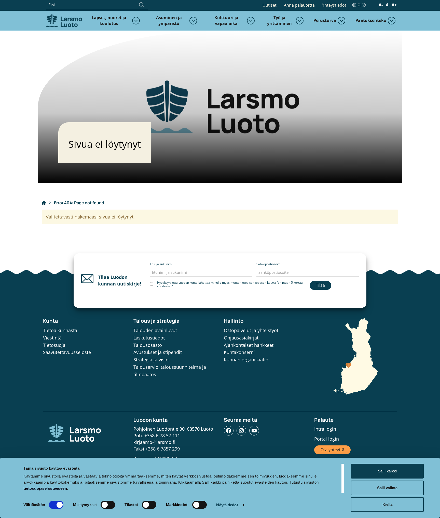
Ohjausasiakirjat (241, 338)
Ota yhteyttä (332, 450)
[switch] (108, 505)
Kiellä (387, 504)
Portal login (326, 439)
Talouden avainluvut (155, 330)
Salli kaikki (387, 471)
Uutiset (270, 5)
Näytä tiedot (227, 505)
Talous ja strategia (156, 320)
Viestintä (52, 338)
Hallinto (233, 320)
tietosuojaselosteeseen (45, 488)
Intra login (325, 429)
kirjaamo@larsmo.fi (154, 442)
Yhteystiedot (334, 5)
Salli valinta (387, 488)
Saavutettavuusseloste (67, 352)
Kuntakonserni (239, 352)
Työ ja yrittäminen (279, 20)
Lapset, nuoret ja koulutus (109, 20)
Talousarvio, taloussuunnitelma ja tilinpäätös (169, 370)
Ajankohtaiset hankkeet (248, 345)
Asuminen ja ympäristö (169, 20)
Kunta (50, 320)
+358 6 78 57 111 (162, 435)
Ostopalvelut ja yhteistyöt (251, 330)
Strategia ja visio (151, 360)
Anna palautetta (299, 5)
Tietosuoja (54, 345)
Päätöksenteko (370, 20)
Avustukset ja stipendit (157, 352)
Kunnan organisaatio (246, 360)
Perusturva (324, 20)
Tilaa (320, 285)
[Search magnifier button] (141, 4)
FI (359, 5)
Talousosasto (147, 345)
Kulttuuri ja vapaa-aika (226, 20)
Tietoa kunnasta (60, 330)
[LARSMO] (63, 20)
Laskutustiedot (149, 338)
